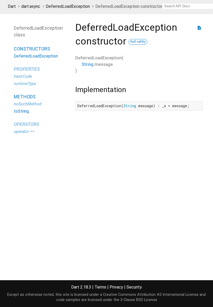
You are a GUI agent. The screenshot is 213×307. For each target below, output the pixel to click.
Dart (12, 6)
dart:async (30, 6)
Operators (26, 124)
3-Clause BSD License (138, 300)
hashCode (23, 76)
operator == (24, 131)
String (88, 64)
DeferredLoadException (68, 6)
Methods (25, 96)
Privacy (116, 287)
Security (134, 287)
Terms (100, 287)
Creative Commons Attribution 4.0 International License (150, 294)
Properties (27, 69)
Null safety (137, 41)
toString (21, 111)
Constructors (32, 49)
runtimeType (25, 83)
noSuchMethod (28, 103)
